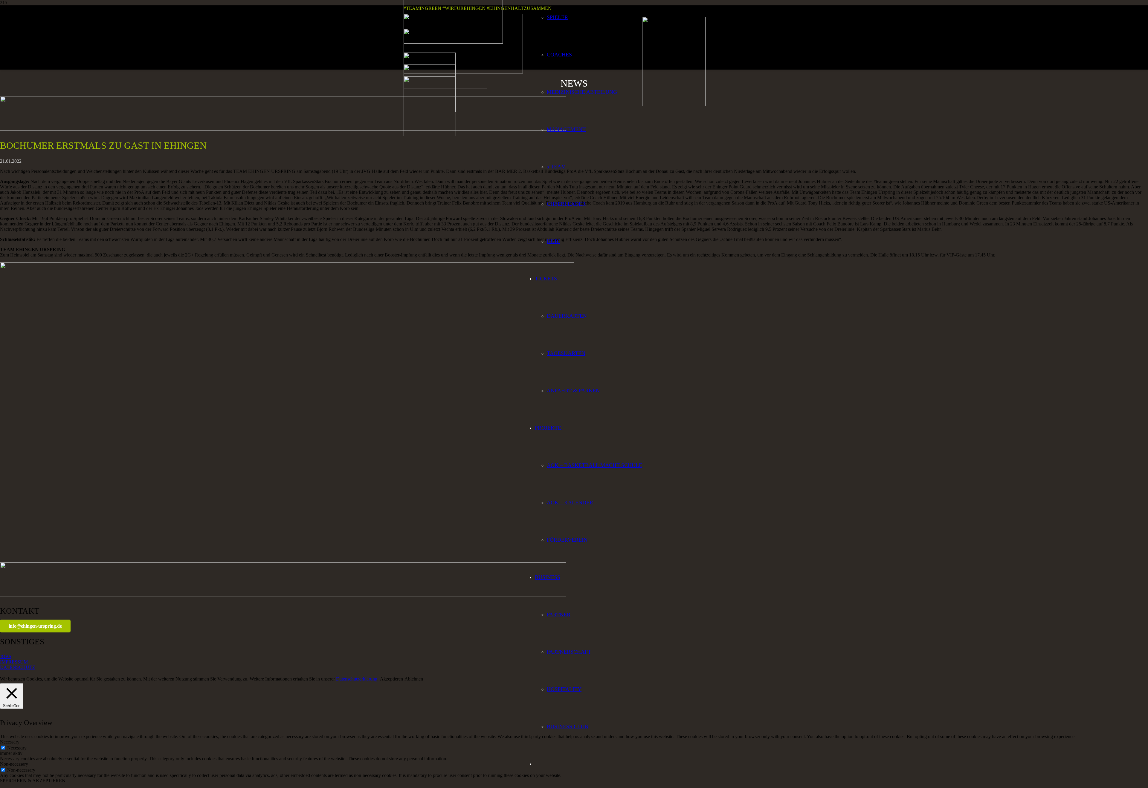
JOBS (5, 656)
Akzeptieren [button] (391, 678)
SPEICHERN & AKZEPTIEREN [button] (32, 780)
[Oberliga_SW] (430, 134)
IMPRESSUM (14, 661)
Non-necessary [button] (14, 764)
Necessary (17, 747)
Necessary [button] (9, 741)
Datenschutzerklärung (356, 678)
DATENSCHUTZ (17, 667)
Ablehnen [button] (413, 678)
